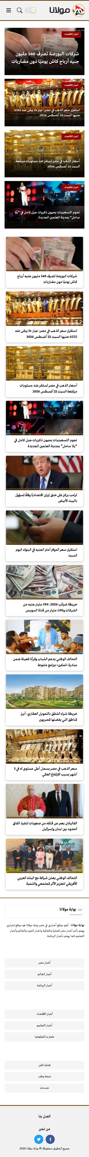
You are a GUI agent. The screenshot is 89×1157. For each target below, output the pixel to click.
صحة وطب (44, 1076)
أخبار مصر (44, 963)
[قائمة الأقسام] (9, 10)
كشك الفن (45, 1065)
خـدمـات (44, 1088)
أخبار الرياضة (44, 985)
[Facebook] (50, 1139)
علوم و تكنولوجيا (44, 1037)
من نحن (44, 1129)
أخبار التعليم (44, 1025)
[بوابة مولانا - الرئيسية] (66, 10)
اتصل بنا (44, 1116)
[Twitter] (38, 1139)
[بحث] (19, 10)
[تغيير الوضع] (31, 10)
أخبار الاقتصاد (45, 1014)
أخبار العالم (45, 974)
